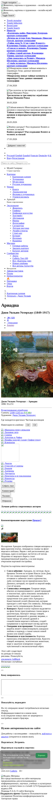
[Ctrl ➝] (6, 463)
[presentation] (29, 328)
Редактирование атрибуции (14, 410)
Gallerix (13, 771)
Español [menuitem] (26, 155)
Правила (25, 793)
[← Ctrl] (8, 442)
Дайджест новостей (16, 146)
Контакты (29, 791)
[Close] (29, 163)
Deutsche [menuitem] (43, 155)
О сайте (21, 791)
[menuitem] (49, 155)
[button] (14, 20)
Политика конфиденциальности (28, 796)
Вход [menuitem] (9, 158)
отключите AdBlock (10, 659)
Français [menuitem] (34, 155)
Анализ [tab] (10, 325)
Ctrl (28, 425)
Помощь (5, 791)
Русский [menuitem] (11, 155)
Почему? (37, 520)
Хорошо (41, 755)
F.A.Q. (13, 791)
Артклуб (15, 200)
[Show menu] (19, 3)
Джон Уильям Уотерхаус (24, 415)
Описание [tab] (12, 323)
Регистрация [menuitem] (18, 158)
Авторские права (9, 798)
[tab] (11, 317)
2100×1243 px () (21, 412)
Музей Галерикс (14, 169)
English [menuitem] (18, 155)
